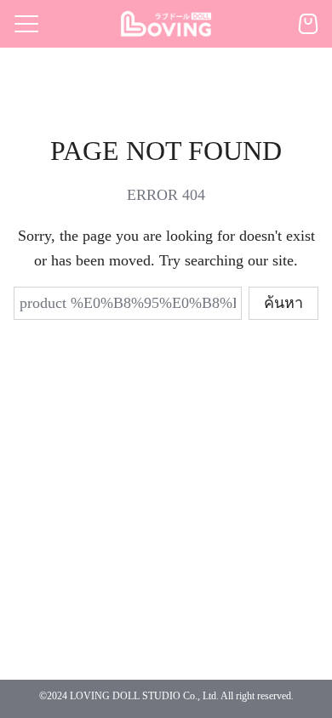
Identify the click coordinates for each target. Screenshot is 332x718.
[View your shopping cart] (308, 24)
